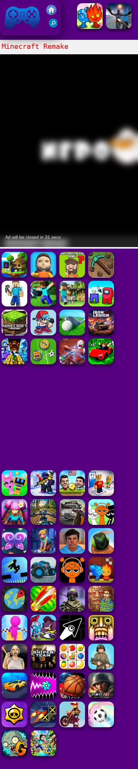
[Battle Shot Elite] (101, 667)
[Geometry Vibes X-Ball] (43, 696)
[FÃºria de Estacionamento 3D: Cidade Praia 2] (14, 696)
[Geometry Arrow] (72, 638)
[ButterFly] (14, 552)
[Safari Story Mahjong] (119, 27)
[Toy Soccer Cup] (43, 362)
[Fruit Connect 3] (72, 667)
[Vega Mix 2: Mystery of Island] (101, 610)
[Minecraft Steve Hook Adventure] (14, 275)
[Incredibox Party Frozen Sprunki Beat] (14, 494)
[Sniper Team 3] (43, 667)
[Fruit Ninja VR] (43, 610)
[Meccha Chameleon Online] (72, 362)
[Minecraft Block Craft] (43, 304)
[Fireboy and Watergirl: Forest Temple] (90, 27)
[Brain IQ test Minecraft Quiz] (72, 275)
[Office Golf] (72, 333)
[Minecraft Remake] (72, 304)
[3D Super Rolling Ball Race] (101, 725)
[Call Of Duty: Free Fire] (72, 610)
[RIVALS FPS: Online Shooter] (43, 494)
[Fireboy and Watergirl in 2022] (101, 581)
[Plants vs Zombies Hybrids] (72, 523)
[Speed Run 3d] (43, 725)
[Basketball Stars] (72, 696)
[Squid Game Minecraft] (43, 275)
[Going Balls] (101, 552)
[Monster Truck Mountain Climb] (43, 581)
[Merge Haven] (43, 552)
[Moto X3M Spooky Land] (72, 725)
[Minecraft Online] (14, 304)
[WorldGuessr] (14, 610)
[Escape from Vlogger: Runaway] (72, 552)
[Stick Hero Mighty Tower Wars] (43, 638)
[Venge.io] (14, 523)
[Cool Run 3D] (14, 638)
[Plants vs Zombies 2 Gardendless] (14, 754)
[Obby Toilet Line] (101, 494)
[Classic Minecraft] (101, 275)
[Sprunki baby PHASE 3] (72, 581)
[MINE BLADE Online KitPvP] (43, 754)
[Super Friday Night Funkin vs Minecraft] (43, 333)
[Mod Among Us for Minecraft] (101, 304)
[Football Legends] (72, 494)
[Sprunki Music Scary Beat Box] (101, 523)
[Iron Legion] (101, 333)
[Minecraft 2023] (14, 333)
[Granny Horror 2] (14, 667)
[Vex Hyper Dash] (14, 581)
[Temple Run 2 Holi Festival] (101, 638)
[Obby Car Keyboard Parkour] (101, 362)
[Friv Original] (51, 13)
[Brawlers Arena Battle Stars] (14, 725)
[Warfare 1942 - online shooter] (101, 696)
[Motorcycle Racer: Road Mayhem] (43, 523)
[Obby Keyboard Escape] (14, 362)
